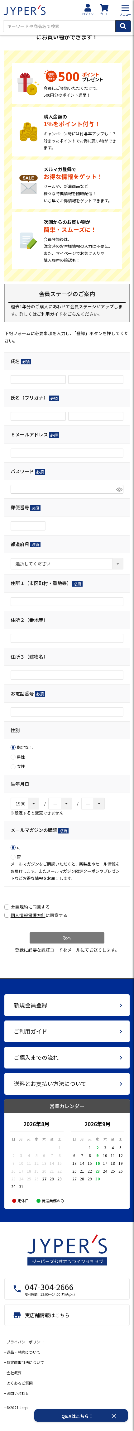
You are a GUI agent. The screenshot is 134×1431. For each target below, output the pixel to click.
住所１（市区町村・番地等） (45, 583)
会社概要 (14, 1372)
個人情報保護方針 (28, 915)
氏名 (19, 361)
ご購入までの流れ (36, 1057)
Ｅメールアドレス (33, 434)
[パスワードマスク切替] (119, 489)
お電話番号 (26, 693)
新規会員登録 (30, 1005)
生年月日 (20, 783)
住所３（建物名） (29, 656)
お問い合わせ (18, 1393)
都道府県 (24, 544)
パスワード (26, 471)
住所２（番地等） (29, 620)
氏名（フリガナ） (33, 397)
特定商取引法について (25, 1362)
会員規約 (19, 907)
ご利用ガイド (50, 314)
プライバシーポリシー (25, 1341)
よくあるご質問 (20, 1382)
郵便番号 (24, 507)
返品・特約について (23, 1352)
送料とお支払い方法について (50, 1083)
